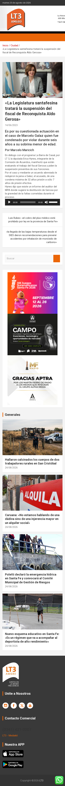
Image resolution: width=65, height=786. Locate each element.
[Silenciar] (46, 202)
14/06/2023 (11, 125)
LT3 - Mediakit (10, 735)
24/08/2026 (11, 467)
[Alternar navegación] (6, 37)
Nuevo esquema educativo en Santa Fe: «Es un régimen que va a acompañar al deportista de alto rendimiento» (32, 637)
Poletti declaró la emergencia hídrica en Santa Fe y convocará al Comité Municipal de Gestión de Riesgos (30, 578)
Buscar (56, 258)
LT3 (41, 780)
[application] (32, 202)
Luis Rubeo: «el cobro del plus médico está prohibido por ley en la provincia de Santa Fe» (33, 219)
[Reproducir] (9, 202)
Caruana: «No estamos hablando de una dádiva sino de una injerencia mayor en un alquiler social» (32, 519)
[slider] (53, 202)
